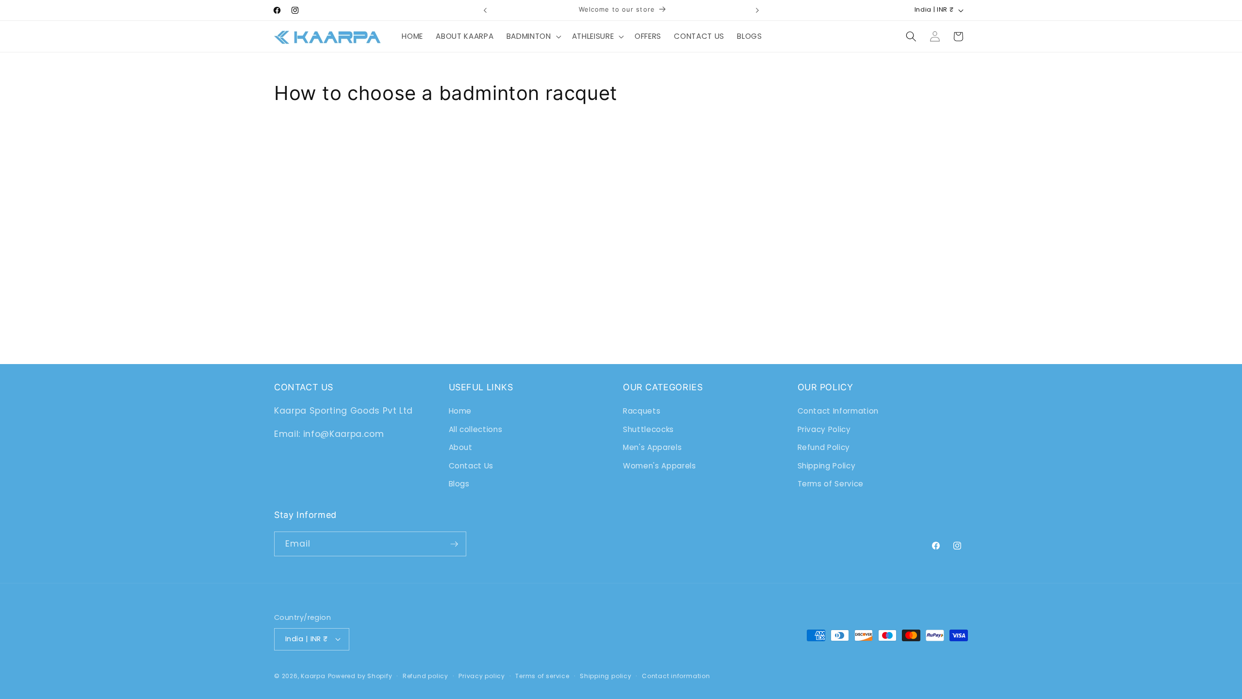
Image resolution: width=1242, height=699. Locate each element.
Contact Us (471, 466)
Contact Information (838, 411)
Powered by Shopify (360, 676)
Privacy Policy (824, 429)
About (461, 447)
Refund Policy (824, 447)
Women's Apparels (659, 466)
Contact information (676, 676)
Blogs (459, 484)
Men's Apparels (652, 447)
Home (460, 411)
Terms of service (542, 676)
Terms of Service (831, 484)
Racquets (641, 411)
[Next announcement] (757, 10)
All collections (476, 429)
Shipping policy (606, 676)
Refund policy (425, 676)
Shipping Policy (827, 466)
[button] (533, 36)
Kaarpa (313, 676)
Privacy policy (481, 676)
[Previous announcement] (485, 10)
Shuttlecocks (648, 429)
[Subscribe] (454, 544)
